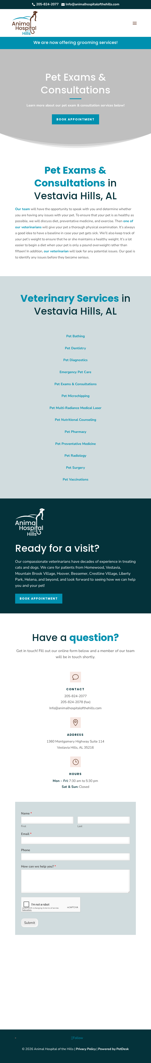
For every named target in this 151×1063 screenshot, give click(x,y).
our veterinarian (56, 251)
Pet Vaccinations (75, 479)
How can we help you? (38, 867)
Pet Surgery (75, 467)
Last (79, 826)
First (23, 826)
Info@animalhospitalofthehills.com (75, 708)
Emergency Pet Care (75, 372)
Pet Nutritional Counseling (75, 419)
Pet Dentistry (75, 348)
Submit (29, 922)
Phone (25, 850)
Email (26, 834)
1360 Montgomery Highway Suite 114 (75, 741)
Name (26, 813)
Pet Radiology (75, 455)
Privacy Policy (86, 1049)
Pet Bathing (75, 336)
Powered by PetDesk (113, 1049)
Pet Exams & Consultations (75, 384)
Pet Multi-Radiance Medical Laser (75, 408)
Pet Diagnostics (75, 360)
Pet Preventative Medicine (75, 444)
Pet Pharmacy (75, 431)
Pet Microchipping (75, 396)
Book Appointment (75, 119)
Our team (22, 209)
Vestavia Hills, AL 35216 (75, 747)
